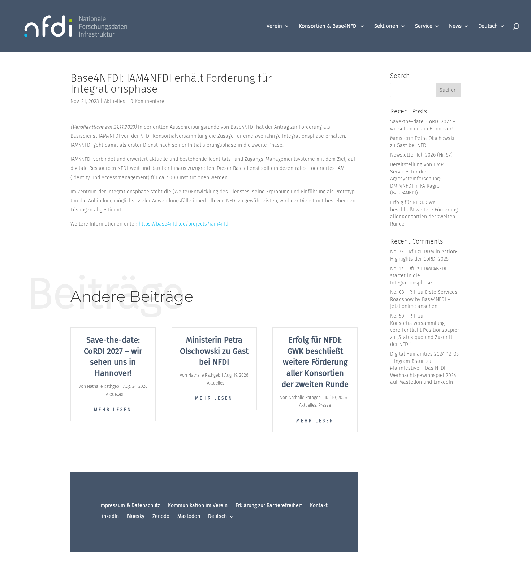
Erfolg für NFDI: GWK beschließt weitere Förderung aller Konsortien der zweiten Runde (315, 362)
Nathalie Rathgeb (103, 386)
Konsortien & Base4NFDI (328, 26)
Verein (274, 26)
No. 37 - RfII (403, 252)
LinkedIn (109, 516)
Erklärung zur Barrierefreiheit (269, 506)
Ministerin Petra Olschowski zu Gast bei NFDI (214, 351)
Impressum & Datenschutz (129, 506)
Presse (324, 405)
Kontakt (319, 506)
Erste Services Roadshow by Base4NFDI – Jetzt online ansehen (423, 299)
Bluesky (135, 516)
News (455, 26)
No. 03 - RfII (403, 292)
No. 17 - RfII (403, 269)
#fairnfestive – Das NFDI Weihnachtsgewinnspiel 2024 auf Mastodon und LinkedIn (423, 375)
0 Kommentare (147, 101)
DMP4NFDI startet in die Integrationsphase (418, 276)
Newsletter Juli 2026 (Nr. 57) (421, 155)
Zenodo (160, 516)
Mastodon (188, 516)
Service (423, 26)
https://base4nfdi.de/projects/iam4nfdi (184, 224)
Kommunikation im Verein (198, 506)
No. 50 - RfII (403, 316)
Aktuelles (114, 101)
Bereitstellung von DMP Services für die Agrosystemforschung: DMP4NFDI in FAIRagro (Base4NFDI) (417, 179)
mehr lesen (113, 409)
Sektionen (386, 26)
